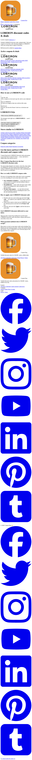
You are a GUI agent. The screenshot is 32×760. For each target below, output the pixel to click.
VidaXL (11, 134)
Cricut (23, 137)
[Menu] (1, 23)
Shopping (14, 146)
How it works (11, 289)
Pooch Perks (28, 135)
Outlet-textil (22, 135)
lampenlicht (16, 134)
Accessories (20, 146)
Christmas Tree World (20, 138)
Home (2, 21)
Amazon (21, 134)
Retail (10, 146)
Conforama (3, 138)
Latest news (14, 257)
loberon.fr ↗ (12, 39)
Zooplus (27, 137)
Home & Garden (9, 24)
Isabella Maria (18, 48)
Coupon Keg (24, 20)
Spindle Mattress (5, 137)
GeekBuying (9, 138)
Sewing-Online (12, 132)
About (17, 21)
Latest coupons (14, 286)
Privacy (22, 257)
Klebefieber (12, 137)
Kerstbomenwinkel (5, 135)
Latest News (12, 21)
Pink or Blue (27, 134)
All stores (3, 257)
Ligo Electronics (5, 134)
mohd (6, 132)
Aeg (14, 138)
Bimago (16, 135)
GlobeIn (3, 132)
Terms (26, 257)
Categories (6, 21)
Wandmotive (18, 137)
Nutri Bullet (28, 132)
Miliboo (12, 135)
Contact (6, 289)
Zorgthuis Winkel (20, 132)
